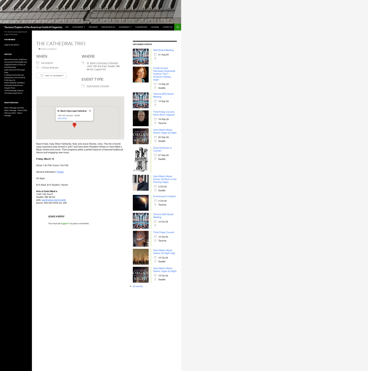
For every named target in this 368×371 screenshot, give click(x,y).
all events (138, 286)
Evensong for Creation (164, 196)
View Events (62, 118)
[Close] (90, 110)
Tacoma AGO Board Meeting (163, 95)
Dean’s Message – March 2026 (15, 110)
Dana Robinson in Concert (162, 149)
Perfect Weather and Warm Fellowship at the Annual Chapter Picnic (14, 85)
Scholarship (77, 27)
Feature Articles (108, 27)
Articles (8, 54)
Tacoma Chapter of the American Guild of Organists (33, 27)
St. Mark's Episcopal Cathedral (102, 63)
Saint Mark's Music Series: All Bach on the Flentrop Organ (165, 179)
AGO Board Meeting (163, 50)
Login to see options (11, 45)
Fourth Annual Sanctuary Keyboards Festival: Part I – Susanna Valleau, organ (164, 73)
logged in (65, 223)
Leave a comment (49, 49)
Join (67, 27)
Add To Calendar (53, 76)
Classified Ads (141, 27)
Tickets (60, 171)
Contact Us (167, 27)
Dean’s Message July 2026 (14, 108)
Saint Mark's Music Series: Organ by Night (164, 131)
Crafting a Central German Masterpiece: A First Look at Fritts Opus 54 (14, 77)
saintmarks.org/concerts (54, 199)
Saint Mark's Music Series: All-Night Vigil (164, 252)
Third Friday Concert (163, 232)
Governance (124, 27)
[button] (74, 125)
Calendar (155, 27)
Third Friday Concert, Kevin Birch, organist (164, 113)
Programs (93, 27)
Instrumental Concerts (98, 86)
